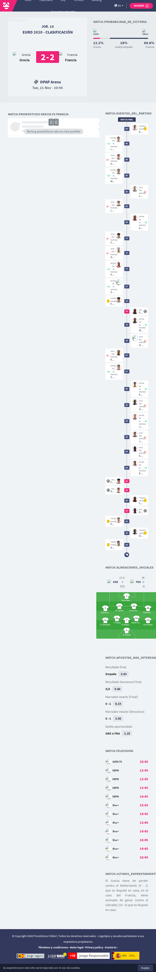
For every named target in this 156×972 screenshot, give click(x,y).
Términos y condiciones (53, 947)
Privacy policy (94, 947)
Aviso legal (76, 947)
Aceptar (145, 967)
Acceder (139, 5)
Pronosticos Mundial (63, 11)
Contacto (110, 947)
